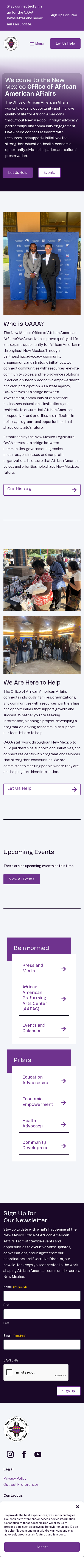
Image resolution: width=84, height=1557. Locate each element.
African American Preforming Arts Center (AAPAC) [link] (34, 997)
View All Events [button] (21, 879)
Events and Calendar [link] (33, 1028)
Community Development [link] (36, 1145)
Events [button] (49, 172)
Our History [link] (19, 488)
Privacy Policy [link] (14, 1478)
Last (6, 1323)
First (6, 1304)
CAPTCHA (10, 1360)
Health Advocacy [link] (32, 1123)
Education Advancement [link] (36, 1079)
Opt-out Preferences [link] (21, 1484)
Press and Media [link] (32, 968)
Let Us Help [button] (65, 43)
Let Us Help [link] (19, 788)
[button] (77, 1507)
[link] (11, 43)
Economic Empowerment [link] (37, 1101)
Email (14, 1335)
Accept (42, 1547)
